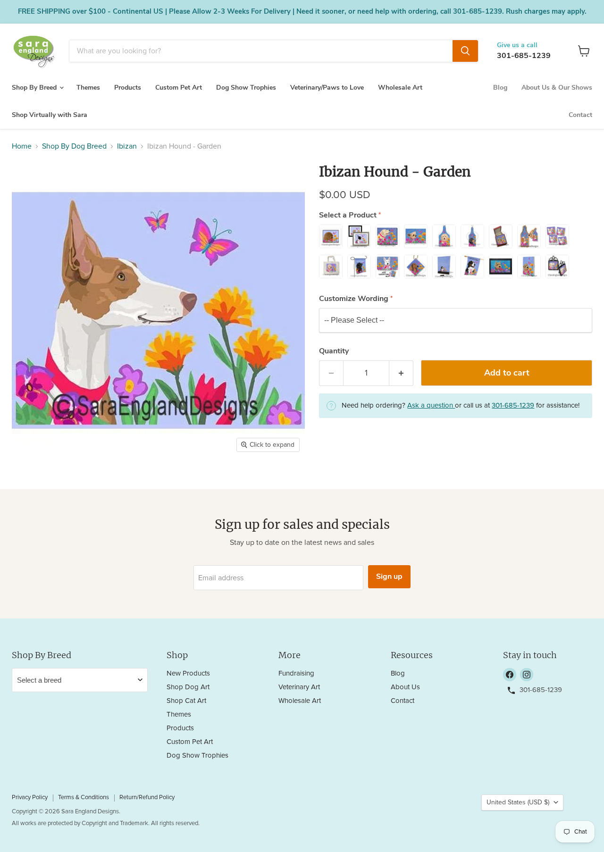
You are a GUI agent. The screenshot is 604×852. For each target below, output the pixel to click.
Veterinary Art (299, 687)
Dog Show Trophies (246, 87)
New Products (188, 673)
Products (127, 87)
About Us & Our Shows (556, 87)
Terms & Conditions (83, 797)
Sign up (389, 576)
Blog (500, 87)
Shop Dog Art (188, 687)
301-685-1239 (524, 55)
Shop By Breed (35, 87)
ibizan (127, 146)
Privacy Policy (30, 797)
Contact (580, 114)
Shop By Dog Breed (74, 146)
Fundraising (296, 673)
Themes (88, 87)
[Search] (465, 51)
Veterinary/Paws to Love (327, 87)
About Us (405, 687)
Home (22, 146)
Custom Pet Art (178, 87)
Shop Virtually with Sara (49, 114)
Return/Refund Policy (147, 797)
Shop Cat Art (186, 700)
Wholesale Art (400, 87)
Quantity (334, 351)
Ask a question (431, 405)
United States (518, 802)
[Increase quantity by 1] (401, 373)
